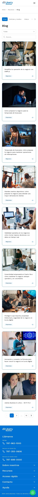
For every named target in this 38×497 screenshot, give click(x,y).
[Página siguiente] (31, 415)
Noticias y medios (15, 19)
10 (26, 415)
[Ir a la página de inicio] (7, 3)
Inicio (4, 9)
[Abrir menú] (34, 3)
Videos (26, 19)
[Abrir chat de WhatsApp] (33, 492)
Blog (4, 19)
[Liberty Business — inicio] (7, 429)
